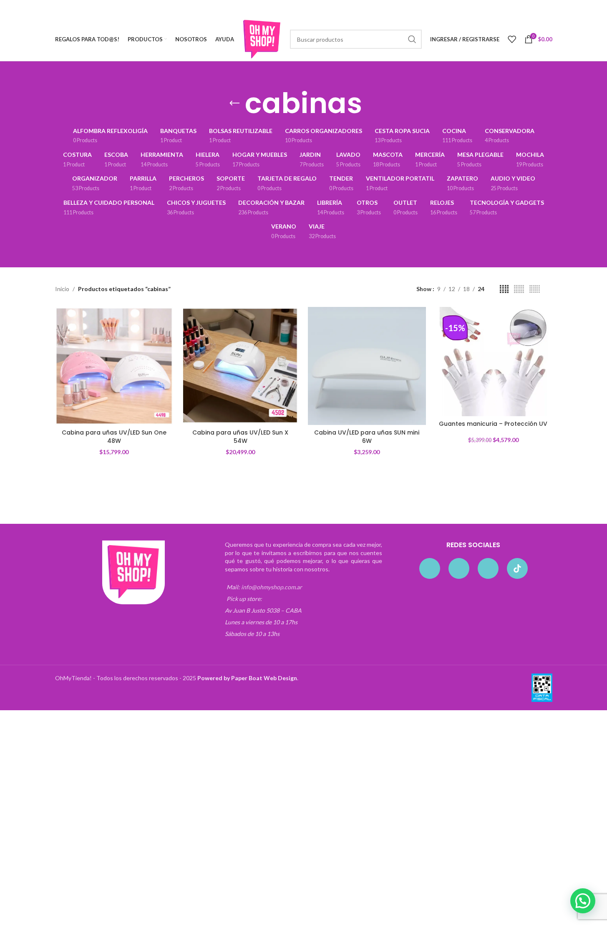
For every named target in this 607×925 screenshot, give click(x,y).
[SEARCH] (412, 39)
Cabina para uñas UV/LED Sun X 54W (240, 436)
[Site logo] (262, 38)
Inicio (62, 288)
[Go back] (234, 103)
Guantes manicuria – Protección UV (493, 424)
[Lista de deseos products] (512, 39)
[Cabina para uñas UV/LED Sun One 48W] (114, 366)
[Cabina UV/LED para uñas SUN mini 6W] (367, 366)
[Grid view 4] (504, 289)
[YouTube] (488, 568)
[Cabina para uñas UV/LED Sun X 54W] (240, 366)
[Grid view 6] (534, 289)
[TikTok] (517, 568)
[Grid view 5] (519, 289)
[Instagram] (458, 568)
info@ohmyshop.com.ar (271, 587)
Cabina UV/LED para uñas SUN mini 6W (366, 436)
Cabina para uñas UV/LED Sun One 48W (114, 436)
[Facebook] (429, 568)
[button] (582, 900)
